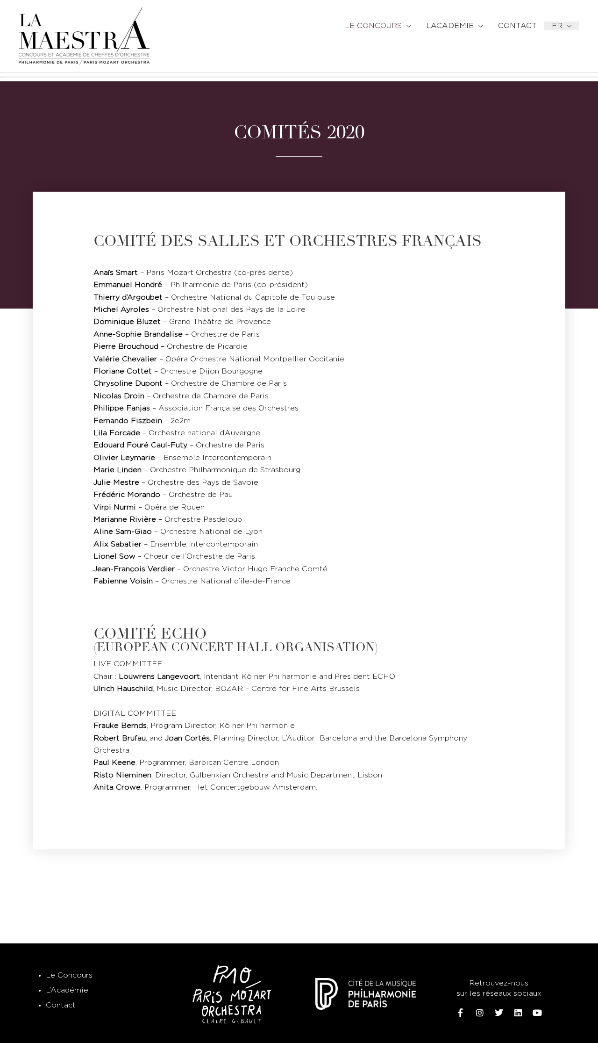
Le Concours (69, 975)
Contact (61, 1005)
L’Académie (67, 990)
